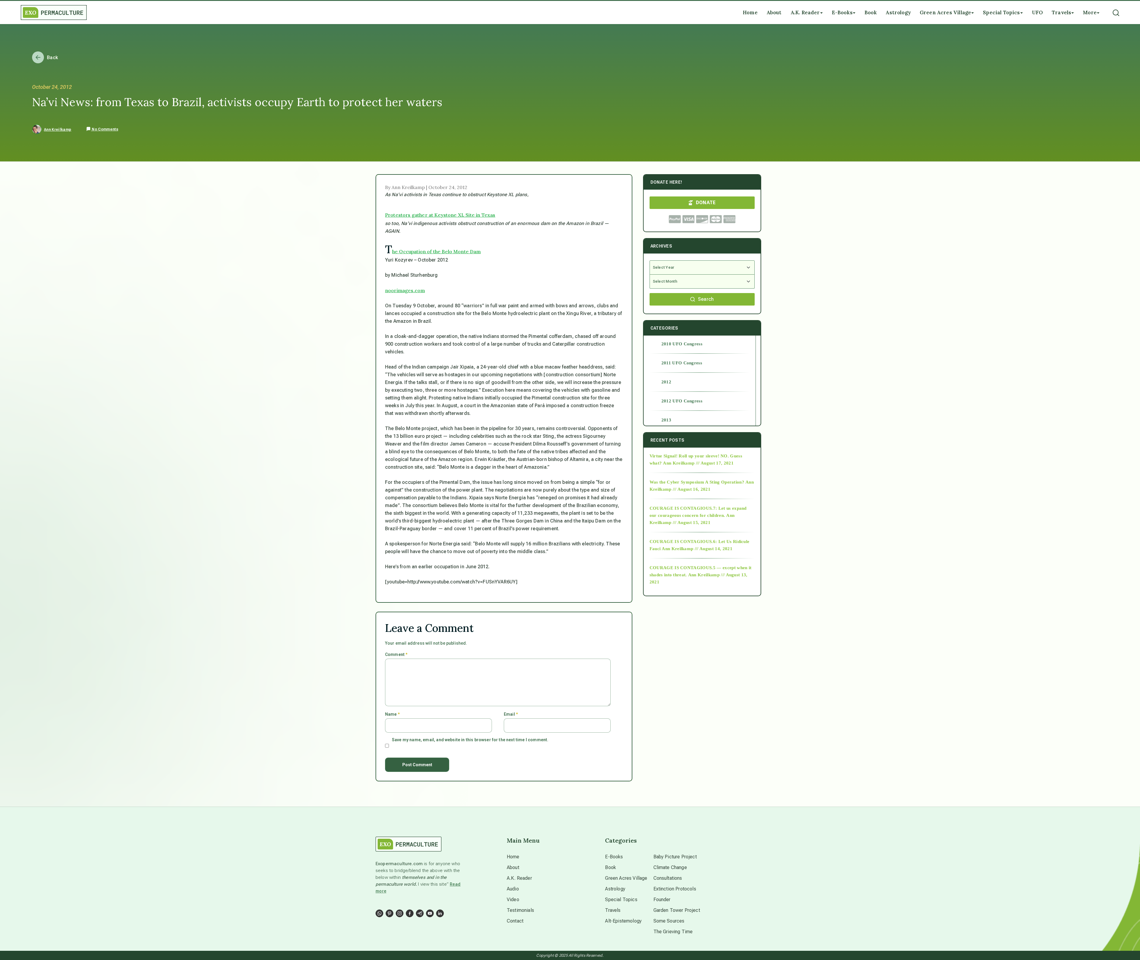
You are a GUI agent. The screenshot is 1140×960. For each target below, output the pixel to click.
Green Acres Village (626, 878)
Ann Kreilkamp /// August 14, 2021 (697, 548)
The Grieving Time (673, 931)
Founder (662, 899)
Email (511, 714)
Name (392, 714)
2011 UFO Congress (681, 363)
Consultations (667, 878)
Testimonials (520, 910)
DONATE (706, 202)
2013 (666, 420)
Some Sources (669, 921)
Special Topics (621, 899)
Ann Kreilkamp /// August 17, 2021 (698, 463)
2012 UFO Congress (681, 401)
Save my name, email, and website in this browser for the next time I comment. (470, 739)
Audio (513, 889)
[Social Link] (379, 913)
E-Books (614, 857)
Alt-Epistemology (623, 921)
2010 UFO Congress (681, 343)
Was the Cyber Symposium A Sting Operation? (697, 482)
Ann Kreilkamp (57, 130)
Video (513, 899)
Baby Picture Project (675, 857)
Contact (515, 921)
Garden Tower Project (676, 910)
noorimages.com (405, 290)
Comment (396, 654)
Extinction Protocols (674, 889)
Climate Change (670, 867)
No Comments (104, 129)
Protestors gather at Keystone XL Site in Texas (440, 215)
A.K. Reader (519, 878)
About (513, 867)
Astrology (615, 889)
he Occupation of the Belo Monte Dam (436, 251)
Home (513, 857)
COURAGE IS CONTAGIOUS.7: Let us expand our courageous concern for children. (698, 512)
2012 (666, 382)
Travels (612, 910)
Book (610, 867)
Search (706, 299)
